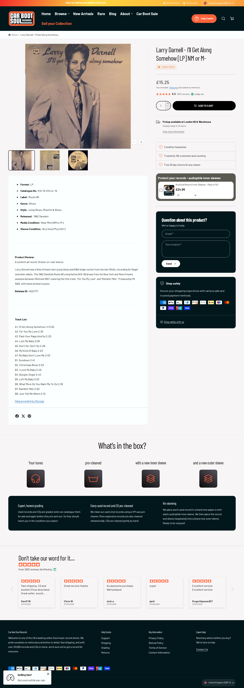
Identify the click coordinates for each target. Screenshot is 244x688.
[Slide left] (134, 142)
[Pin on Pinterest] (29, 416)
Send (169, 263)
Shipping (173, 87)
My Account (192, 3)
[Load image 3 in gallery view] (78, 160)
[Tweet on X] (23, 416)
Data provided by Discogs (29, 401)
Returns (105, 652)
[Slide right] (141, 142)
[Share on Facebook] (17, 416)
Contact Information (159, 652)
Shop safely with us (174, 321)
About (125, 13)
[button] (62, 14)
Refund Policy (156, 642)
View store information (173, 131)
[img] (123, 564)
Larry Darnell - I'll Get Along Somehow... (40, 34)
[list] (122, 473)
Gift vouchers (173, 3)
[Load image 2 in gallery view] (50, 160)
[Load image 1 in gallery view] (21, 160)
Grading (105, 647)
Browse (61, 13)
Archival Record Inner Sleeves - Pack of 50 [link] (197, 184)
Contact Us (202, 649)
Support (105, 638)
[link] (169, 190)
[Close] (48, 674)
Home (15, 34)
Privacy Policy (156, 638)
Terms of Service (158, 647)
